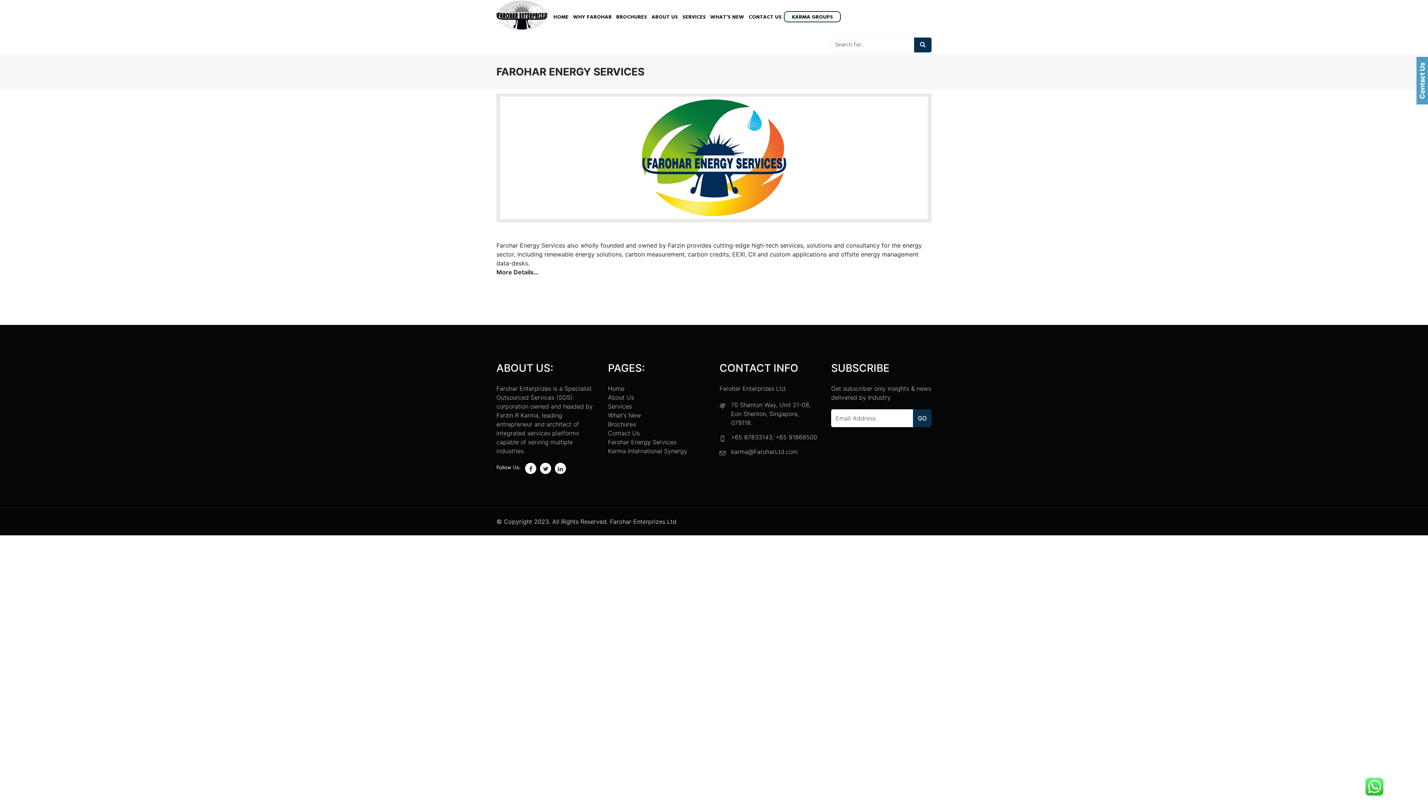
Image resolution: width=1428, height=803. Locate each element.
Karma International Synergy (647, 451)
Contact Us (765, 17)
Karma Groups (812, 17)
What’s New (727, 17)
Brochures (631, 17)
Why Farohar (592, 17)
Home (561, 17)
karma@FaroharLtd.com (764, 451)
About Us (665, 17)
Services (694, 17)
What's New (624, 415)
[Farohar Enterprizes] (521, 16)
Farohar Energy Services (642, 442)
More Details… (517, 272)
